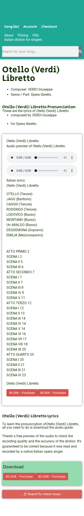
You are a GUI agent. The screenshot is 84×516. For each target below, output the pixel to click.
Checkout (49, 27)
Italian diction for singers (23, 40)
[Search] (80, 51)
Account (30, 27)
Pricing (23, 35)
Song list (11, 27)
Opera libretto (41, 95)
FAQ (36, 35)
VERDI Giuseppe (40, 89)
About (8, 35)
